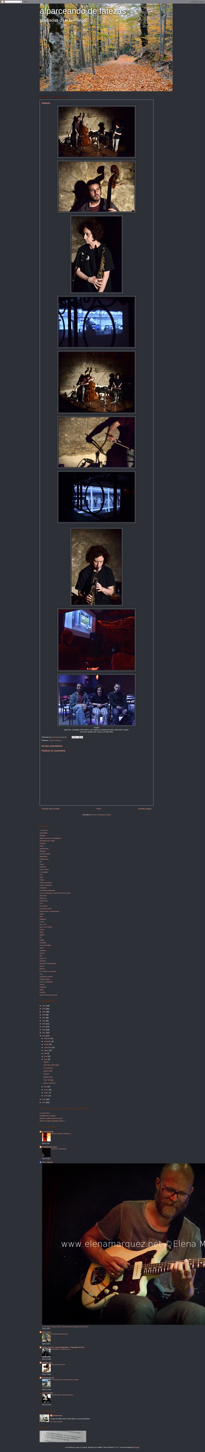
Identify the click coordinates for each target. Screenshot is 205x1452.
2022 (44, 1018)
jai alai (42, 922)
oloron (42, 948)
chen (41, 877)
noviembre (48, 1041)
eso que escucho (45, 909)
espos (42, 914)
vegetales (43, 987)
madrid (42, 940)
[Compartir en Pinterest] (82, 737)
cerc (41, 875)
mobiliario (43, 943)
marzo (46, 1090)
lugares (42, 935)
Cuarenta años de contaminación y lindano (65, 1379)
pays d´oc (43, 958)
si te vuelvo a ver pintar (48, 971)
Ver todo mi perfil (56, 1422)
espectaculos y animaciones (49, 911)
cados (42, 864)
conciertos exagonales (47, 890)
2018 (44, 1030)
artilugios (43, 851)
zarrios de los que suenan (48, 995)
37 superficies (48, 1068)
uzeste (42, 984)
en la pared (43, 906)
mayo (46, 1059)
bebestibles (43, 856)
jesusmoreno (57, 1415)
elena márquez (47, 1162)
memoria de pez (48, 1378)
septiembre (48, 1047)
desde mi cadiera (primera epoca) (51, 1118)
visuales (42, 992)
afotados (43, 835)
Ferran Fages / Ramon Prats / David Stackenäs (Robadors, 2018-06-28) (65, 1327)
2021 (44, 1021)
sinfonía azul (47, 1362)
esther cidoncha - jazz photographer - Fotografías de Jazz (63, 1347)
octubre (47, 1044)
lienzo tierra (46, 1332)
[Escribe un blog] (75, 737)
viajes (42, 990)
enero (46, 1096)
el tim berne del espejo (51, 1065)
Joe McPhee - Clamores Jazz (60, 1349)
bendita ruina (44, 859)
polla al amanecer (49, 1083)
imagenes (43, 919)
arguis (42, 846)
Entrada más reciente (51, 809)
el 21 (41, 903)
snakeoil (46, 1074)
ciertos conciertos (55, 740)
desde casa (44, 901)
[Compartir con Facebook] (79, 737)
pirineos (42, 969)
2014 (44, 1102)
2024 (44, 1012)
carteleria (43, 867)
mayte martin (47, 1071)
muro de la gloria (45, 945)
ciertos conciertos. (46, 885)
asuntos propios (45, 854)
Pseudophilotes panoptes (59, 1334)
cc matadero (44, 872)
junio (46, 1056)
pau (41, 956)
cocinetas (43, 888)
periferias (43, 961)
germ (41, 916)
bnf (41, 862)
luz (41, 937)
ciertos (42, 880)
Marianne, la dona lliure (59, 1149)
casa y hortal (44, 869)
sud (41, 974)
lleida (41, 932)
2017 (44, 1033)
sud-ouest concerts (46, 976)
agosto (46, 1050)
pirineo (42, 966)
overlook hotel (47, 1393)
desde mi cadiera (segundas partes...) (53, 1121)
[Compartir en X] (77, 737)
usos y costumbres (46, 982)
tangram (46, 1062)
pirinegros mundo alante (48, 963)
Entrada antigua (144, 809)
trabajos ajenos (45, 979)
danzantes (43, 896)
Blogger (136, 1447)
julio (45, 1053)
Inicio (99, 809)
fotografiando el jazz (49, 1147)
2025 (44, 1009)
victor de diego (48, 1080)
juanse (42, 929)
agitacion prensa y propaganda (50, 838)
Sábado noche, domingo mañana (62, 1395)
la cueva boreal (47, 1132)
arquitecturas (44, 848)
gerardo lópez (48, 1077)
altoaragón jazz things (47, 841)
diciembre (47, 1038)
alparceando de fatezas (83, 10)
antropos (43, 843)
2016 (44, 1036)
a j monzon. (44, 830)
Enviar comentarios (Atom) (101, 815)
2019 (44, 1027)
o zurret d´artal (45, 1113)
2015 (44, 1099)
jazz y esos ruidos (46, 927)
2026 (44, 1006)
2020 (44, 1024)
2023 (44, 1015)
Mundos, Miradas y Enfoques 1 (61, 1133)
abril (45, 1087)
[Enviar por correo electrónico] (73, 737)
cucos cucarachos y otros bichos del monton (55, 893)
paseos (42, 953)
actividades (43, 833)
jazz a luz (43, 924)
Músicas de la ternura (58, 1364)
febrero (46, 1093)
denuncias (43, 898)
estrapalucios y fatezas (48, 1116)
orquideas (43, 950)
